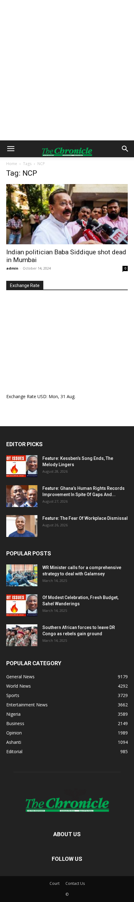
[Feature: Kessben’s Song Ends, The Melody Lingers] (21, 466)
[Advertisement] (67, 70)
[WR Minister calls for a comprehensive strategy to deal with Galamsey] (21, 575)
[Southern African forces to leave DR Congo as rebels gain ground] (21, 635)
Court (55, 883)
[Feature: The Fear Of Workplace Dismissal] (21, 526)
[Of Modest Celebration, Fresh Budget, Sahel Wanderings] (21, 605)
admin (12, 268)
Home (11, 163)
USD (41, 396)
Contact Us (75, 883)
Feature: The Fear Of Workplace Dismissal (85, 518)
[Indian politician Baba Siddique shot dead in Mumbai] (67, 214)
